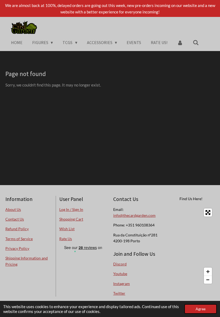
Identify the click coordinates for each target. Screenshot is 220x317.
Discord (120, 264)
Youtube (120, 273)
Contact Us (14, 219)
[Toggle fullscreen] (208, 212)
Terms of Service (19, 238)
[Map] (191, 246)
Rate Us (65, 238)
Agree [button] (201, 309)
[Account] (180, 42)
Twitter (119, 293)
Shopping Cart (71, 219)
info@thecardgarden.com (134, 215)
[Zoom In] (208, 272)
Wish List (67, 228)
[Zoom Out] (208, 280)
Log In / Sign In (71, 209)
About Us (13, 209)
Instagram (121, 283)
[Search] (195, 42)
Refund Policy (17, 228)
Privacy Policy (17, 248)
